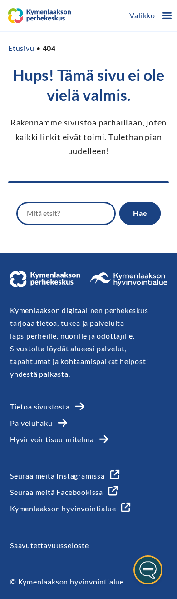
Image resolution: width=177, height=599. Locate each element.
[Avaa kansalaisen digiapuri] (147, 569)
